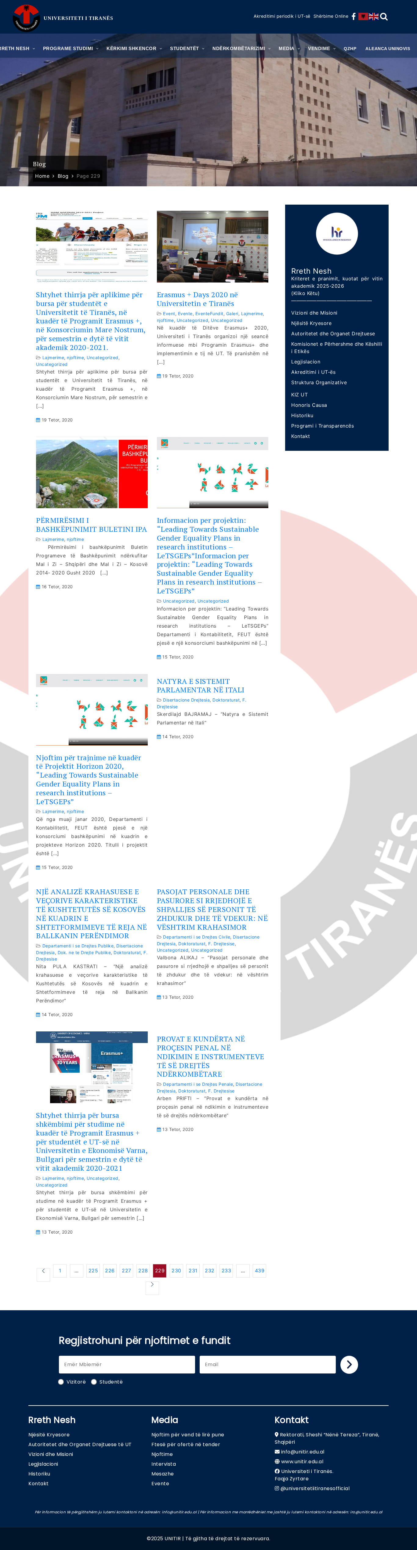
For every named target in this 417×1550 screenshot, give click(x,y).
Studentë (111, 1381)
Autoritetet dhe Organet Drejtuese (333, 333)
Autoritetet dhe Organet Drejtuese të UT (80, 1444)
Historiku (302, 415)
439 (260, 1270)
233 (226, 1270)
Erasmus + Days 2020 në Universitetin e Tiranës (197, 299)
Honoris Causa (309, 405)
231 (193, 1270)
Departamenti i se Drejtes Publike (78, 945)
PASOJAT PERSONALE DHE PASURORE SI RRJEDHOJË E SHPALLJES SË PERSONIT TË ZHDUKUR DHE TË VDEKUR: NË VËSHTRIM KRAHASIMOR (212, 909)
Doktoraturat (226, 699)
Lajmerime (53, 357)
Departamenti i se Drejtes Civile (196, 936)
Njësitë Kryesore (311, 323)
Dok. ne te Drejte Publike (84, 952)
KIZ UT (299, 395)
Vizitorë (76, 1381)
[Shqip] (363, 16)
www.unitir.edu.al (302, 1461)
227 (126, 1270)
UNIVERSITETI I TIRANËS (78, 18)
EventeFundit (209, 313)
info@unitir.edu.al (303, 1451)
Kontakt (300, 436)
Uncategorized (102, 357)
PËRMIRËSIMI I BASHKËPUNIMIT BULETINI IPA (91, 525)
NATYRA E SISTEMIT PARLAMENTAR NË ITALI (201, 686)
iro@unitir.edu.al (366, 1512)
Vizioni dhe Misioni (314, 313)
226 (110, 1270)
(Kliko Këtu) (305, 293)
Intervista (163, 1464)
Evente (185, 313)
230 (176, 1270)
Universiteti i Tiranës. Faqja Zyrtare (304, 1475)
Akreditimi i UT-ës (313, 372)
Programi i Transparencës (322, 426)
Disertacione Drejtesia (186, 699)
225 (93, 1270)
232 (210, 1270)
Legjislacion (305, 362)
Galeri (232, 313)
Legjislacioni (43, 1464)
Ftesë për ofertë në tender (185, 1444)
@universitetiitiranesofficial (315, 1488)
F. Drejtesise (221, 943)
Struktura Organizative (319, 382)
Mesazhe (162, 1473)
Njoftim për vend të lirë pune (187, 1434)
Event (169, 313)
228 (143, 1270)
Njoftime (162, 1454)
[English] (374, 16)
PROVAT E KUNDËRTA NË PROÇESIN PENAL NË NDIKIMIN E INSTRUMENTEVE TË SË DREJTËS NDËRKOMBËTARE (210, 1056)
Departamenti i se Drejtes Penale (198, 1084)
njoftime (75, 357)
